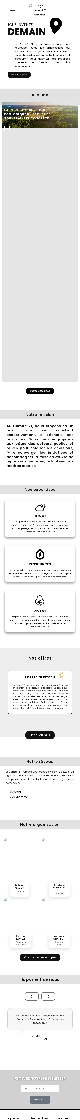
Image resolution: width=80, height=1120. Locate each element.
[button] (5, 694)
